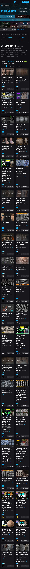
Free (9, 63)
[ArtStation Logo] (15, 2)
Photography (4, 29)
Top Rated (4, 63)
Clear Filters (22, 41)
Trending (3, 61)
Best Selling (11, 61)
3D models (13, 29)
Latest (13, 63)
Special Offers (21, 61)
